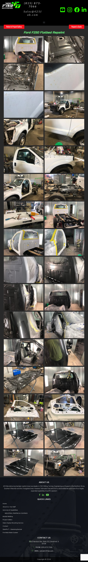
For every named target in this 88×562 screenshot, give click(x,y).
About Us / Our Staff (9, 507)
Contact (5, 526)
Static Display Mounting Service (13, 523)
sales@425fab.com (46, 551)
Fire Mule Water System (10, 532)
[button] (44, 22)
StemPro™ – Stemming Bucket (12, 529)
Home (5, 503)
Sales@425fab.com (33, 13)
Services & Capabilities (10, 510)
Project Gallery (7, 519)
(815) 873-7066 (46, 547)
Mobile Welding (8, 516)
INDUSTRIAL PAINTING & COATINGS (16, 513)
